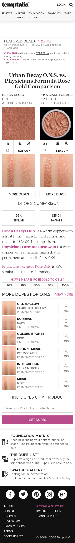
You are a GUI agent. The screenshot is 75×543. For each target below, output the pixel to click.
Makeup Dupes (20, 15)
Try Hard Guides (48, 511)
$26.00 (23, 151)
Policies (10, 516)
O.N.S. (50, 74)
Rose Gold (47, 246)
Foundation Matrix (36, 15)
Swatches (54, 13)
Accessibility (13, 536)
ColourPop (11, 59)
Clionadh (10, 53)
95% (51, 285)
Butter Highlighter (56, 103)
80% (9, 285)
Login (61, 4)
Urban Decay (25, 74)
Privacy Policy (15, 526)
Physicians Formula (31, 80)
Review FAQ (12, 521)
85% (23, 285)
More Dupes (19, 194)
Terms (8, 531)
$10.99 (61, 151)
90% (37, 285)
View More (64, 294)
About (9, 506)
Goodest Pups (46, 516)
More (67, 13)
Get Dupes (37, 420)
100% (65, 285)
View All (45, 41)
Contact (10, 511)
